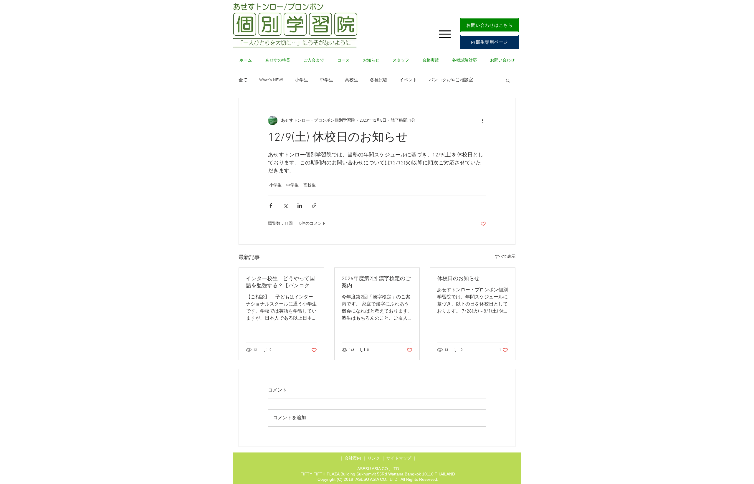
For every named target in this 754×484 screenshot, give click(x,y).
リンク (374, 458)
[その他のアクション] (482, 120)
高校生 (351, 80)
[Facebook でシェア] (271, 205)
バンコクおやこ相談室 (451, 80)
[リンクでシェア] (314, 205)
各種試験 (379, 80)
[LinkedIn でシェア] (299, 205)
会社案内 (353, 458)
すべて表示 (505, 256)
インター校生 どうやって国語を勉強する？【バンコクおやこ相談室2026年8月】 (280, 282)
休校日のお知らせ (458, 279)
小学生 (301, 80)
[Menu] (445, 34)
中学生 (326, 80)
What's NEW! (271, 80)
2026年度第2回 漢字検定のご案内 (376, 282)
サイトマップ (398, 458)
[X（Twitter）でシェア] (285, 205)
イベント (408, 80)
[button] (508, 80)
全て (243, 80)
